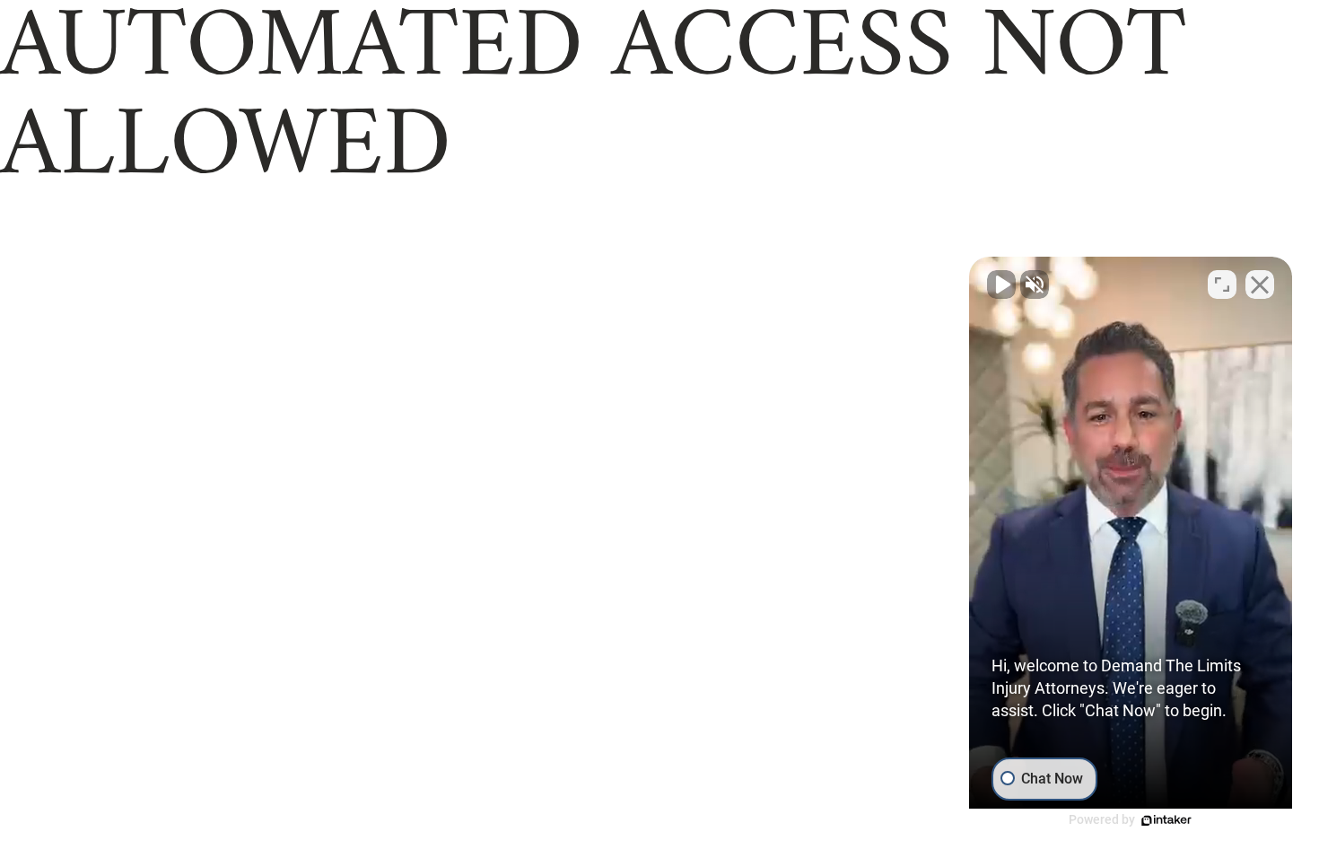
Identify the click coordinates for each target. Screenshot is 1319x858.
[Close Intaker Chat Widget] (1259, 284)
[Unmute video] (1001, 284)
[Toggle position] (1222, 284)
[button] (1130, 544)
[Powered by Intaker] (1166, 820)
